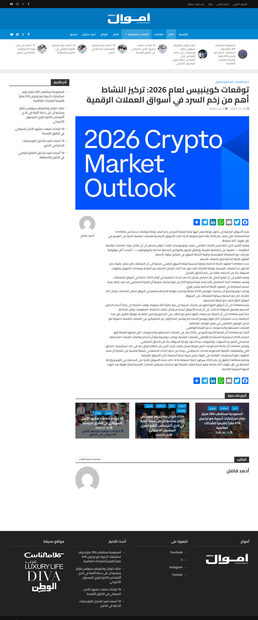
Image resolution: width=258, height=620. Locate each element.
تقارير (116, 34)
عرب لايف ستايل (195, 4)
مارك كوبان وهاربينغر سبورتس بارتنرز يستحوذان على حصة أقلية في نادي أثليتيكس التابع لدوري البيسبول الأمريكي (183, 54)
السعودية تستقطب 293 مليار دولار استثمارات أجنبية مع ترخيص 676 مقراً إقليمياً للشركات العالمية (224, 54)
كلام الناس (223, 4)
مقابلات (158, 34)
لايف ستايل (89, 34)
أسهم (182, 406)
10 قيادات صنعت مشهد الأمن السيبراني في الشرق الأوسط (143, 48)
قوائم (104, 34)
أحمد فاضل (87, 236)
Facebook (176, 552)
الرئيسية (183, 34)
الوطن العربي (240, 4)
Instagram (176, 567)
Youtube (177, 574)
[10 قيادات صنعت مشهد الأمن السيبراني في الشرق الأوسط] (163, 48)
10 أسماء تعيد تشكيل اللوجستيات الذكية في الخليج (103, 48)
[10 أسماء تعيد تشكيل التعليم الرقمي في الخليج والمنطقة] (83, 48)
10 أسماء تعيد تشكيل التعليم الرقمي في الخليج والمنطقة (63, 48)
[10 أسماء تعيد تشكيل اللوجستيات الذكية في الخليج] (123, 48)
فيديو (73, 34)
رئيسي (218, 82)
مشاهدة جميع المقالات (90, 459)
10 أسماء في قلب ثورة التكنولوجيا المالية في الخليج (25, 48)
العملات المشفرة (138, 34)
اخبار (171, 34)
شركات (181, 410)
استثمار (224, 408)
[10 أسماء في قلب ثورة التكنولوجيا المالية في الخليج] (43, 48)
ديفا (210, 4)
